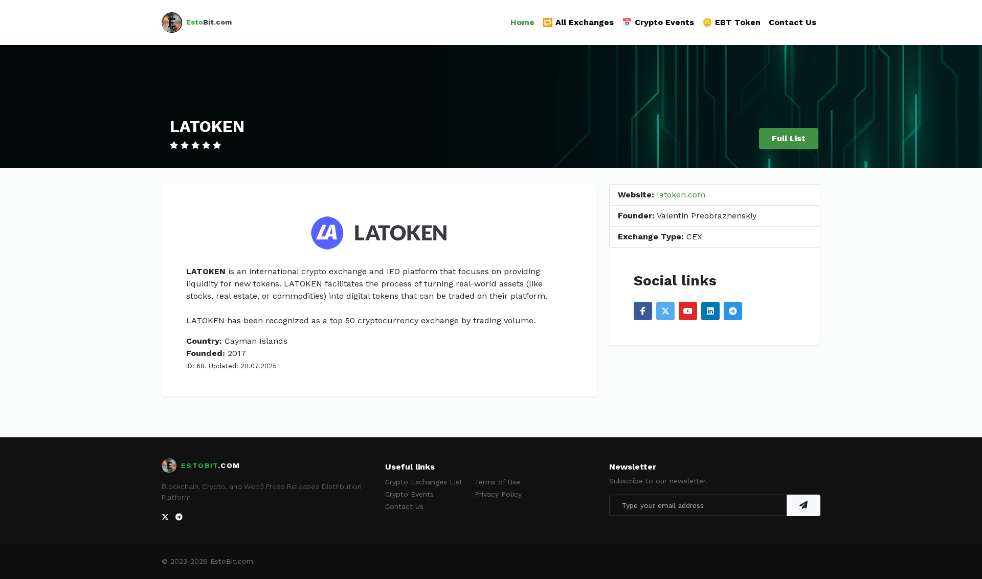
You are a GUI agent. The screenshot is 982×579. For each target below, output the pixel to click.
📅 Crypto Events (658, 22)
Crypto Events (409, 494)
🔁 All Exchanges (578, 22)
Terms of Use (497, 482)
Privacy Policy (498, 494)
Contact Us (792, 22)
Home (522, 22)
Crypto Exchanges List (423, 482)
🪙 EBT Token (731, 22)
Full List (789, 138)
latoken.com (681, 194)
